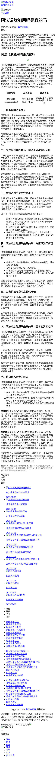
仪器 (11, 5)
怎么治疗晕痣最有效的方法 (18, 664)
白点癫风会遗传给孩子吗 (17, 651)
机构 (8, 753)
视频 (3, 5)
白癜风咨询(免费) (21, 724)
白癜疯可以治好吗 (14, 675)
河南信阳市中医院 (14, 638)
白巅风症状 (11, 673)
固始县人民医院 (13, 627)
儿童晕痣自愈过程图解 (16, 654)
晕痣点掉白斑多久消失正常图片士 (22, 667)
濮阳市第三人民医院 (15, 635)
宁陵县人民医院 (13, 632)
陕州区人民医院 (13, 624)
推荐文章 (10, 755)
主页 (3, 13)
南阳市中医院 (12, 622)
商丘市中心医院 (13, 643)
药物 (7, 13)
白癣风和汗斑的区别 (15, 656)
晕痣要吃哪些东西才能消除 (18, 659)
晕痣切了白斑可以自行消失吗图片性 (23, 662)
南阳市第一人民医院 (15, 630)
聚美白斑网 (23, 27)
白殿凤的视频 (12, 670)
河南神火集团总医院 (15, 646)
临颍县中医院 (12, 641)
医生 (7, 5)
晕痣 (8, 750)
